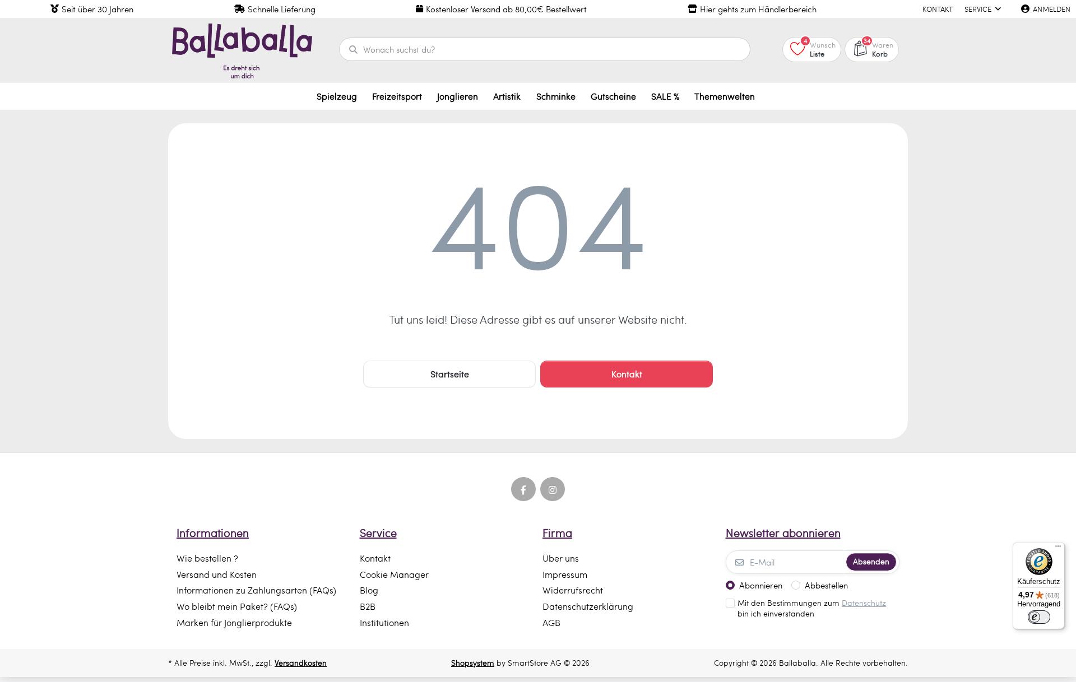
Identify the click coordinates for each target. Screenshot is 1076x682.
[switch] (1039, 617)
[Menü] (1058, 548)
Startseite (449, 374)
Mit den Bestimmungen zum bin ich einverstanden (812, 608)
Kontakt (626, 374)
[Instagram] (552, 489)
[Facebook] (523, 489)
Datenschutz (864, 602)
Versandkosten (301, 662)
